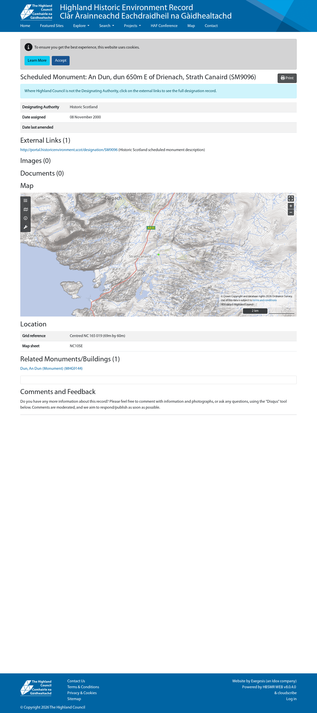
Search (105, 26)
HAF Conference (164, 26)
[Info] (25, 218)
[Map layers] (25, 201)
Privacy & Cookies (82, 693)
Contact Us (76, 681)
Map (191, 26)
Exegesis (258, 681)
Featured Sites (51, 26)
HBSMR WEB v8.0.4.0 (280, 687)
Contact (211, 26)
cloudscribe (287, 693)
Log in (291, 699)
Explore (79, 26)
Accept (60, 61)
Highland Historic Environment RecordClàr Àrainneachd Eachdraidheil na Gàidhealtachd (146, 12)
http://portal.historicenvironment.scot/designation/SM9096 (69, 150)
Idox (275, 681)
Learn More (37, 61)
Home (25, 26)
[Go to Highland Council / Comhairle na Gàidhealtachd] (36, 10)
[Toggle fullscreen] (291, 198)
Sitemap (74, 699)
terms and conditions (265, 300)
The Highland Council (67, 708)
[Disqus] (158, 481)
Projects (131, 26)
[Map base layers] (25, 210)
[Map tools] (25, 227)
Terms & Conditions (83, 687)
